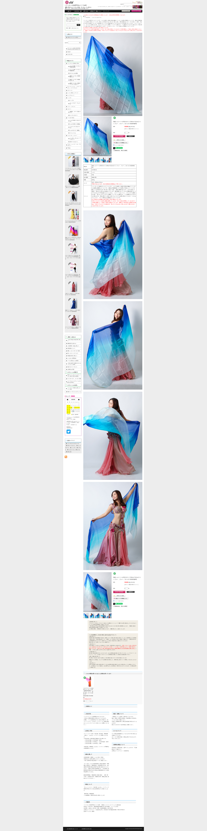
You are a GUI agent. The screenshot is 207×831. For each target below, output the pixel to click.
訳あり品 (140, 6)
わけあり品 (69, 54)
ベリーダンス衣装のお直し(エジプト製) (73, 388)
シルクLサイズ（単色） (75, 130)
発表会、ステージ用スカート (75, 112)
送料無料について (71, 348)
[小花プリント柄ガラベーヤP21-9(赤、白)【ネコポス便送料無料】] (73, 287)
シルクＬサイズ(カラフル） (97, 17)
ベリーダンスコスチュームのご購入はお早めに (74, 382)
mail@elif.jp (93, 719)
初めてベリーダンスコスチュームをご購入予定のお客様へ (74, 375)
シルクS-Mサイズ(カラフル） (75, 121)
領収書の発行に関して (72, 355)
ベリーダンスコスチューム (102, 6)
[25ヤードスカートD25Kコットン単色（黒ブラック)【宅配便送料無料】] (73, 179)
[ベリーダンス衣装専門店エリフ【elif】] (69, 4)
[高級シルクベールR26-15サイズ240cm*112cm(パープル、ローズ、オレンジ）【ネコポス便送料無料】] (73, 231)
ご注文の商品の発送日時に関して (74, 340)
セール (137, 6)
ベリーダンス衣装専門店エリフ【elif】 (76, 5)
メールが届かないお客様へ (73, 360)
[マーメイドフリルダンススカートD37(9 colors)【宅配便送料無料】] (73, 214)
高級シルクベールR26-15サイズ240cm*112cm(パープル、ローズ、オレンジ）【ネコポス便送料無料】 (73, 238)
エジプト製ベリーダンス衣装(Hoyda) (75, 66)
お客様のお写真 (70, 369)
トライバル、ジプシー (72, 135)
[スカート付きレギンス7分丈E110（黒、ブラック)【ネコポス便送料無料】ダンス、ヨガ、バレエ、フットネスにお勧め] (73, 249)
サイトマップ (106, 11)
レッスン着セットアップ (72, 92)
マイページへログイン (126, 10)
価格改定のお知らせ (71, 343)
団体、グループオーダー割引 (73, 350)
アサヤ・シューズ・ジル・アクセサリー (74, 145)
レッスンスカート (74, 115)
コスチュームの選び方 (72, 372)
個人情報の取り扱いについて (72, 828)
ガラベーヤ (69, 90)
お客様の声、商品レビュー (96, 11)
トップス (123, 6)
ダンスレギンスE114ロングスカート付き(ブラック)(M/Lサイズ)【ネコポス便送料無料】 (72, 204)
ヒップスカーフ (118, 6)
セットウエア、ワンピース (75, 104)
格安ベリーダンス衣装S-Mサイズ (75, 76)
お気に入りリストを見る (72, 37)
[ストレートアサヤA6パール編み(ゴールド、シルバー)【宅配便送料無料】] (73, 320)
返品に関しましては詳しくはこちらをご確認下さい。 (100, 642)
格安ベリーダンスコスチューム (74, 391)
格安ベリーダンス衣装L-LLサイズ (75, 80)
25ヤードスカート (111, 6)
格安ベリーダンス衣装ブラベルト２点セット (75, 84)
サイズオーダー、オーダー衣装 (74, 378)
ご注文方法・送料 (78, 11)
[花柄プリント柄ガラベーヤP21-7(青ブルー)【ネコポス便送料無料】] (73, 303)
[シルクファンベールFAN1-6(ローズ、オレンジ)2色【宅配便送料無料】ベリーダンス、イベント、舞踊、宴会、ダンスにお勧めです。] (88, 681)
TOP (70, 11)
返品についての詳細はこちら (121, 142)
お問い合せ (85, 11)
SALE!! (68, 51)
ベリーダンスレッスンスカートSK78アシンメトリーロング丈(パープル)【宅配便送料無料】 (73, 169)
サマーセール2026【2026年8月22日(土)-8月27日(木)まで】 (74, 49)
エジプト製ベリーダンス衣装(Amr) (75, 70)
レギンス (127, 6)
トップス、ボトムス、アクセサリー (75, 139)
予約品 (68, 148)
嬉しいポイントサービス (72, 353)
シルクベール (132, 6)
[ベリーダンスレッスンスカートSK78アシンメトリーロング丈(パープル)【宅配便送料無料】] (73, 161)
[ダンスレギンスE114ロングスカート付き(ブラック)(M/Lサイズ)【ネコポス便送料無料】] (73, 196)
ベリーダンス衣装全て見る (73, 63)
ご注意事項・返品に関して (73, 345)
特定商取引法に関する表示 (87, 828)
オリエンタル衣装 (74, 73)
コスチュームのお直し (72, 385)
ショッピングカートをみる (136, 10)
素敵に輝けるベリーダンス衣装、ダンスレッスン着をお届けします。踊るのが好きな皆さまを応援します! (78, 8)
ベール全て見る (87, 17)
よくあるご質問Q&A (71, 358)
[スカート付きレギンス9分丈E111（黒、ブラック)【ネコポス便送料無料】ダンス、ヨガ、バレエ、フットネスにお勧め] (73, 268)
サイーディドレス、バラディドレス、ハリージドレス (74, 87)
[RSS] (66, 457)
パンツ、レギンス (71, 106)
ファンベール (73, 133)
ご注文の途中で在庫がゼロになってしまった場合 (74, 364)
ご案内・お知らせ (71, 337)
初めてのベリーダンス (72, 366)
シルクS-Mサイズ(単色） (75, 124)
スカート (69, 109)
